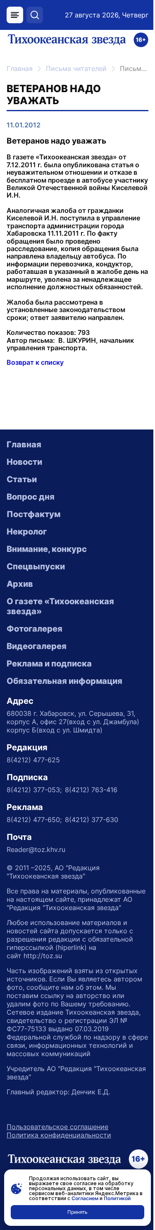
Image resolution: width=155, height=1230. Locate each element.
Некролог (27, 532)
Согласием (85, 1198)
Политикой (117, 1198)
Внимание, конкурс (47, 549)
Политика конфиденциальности (59, 1135)
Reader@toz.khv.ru (36, 849)
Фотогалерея (34, 629)
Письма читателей (76, 68)
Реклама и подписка (49, 664)
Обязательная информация (64, 681)
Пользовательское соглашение (57, 1127)
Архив (20, 584)
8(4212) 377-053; (34, 790)
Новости (24, 462)
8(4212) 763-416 (91, 790)
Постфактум (33, 514)
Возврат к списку (35, 362)
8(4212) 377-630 (91, 819)
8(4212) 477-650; (34, 819)
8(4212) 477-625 (33, 760)
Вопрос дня (31, 497)
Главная (20, 68)
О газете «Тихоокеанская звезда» (60, 606)
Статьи (22, 479)
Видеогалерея (37, 646)
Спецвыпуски (36, 566)
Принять (77, 1212)
